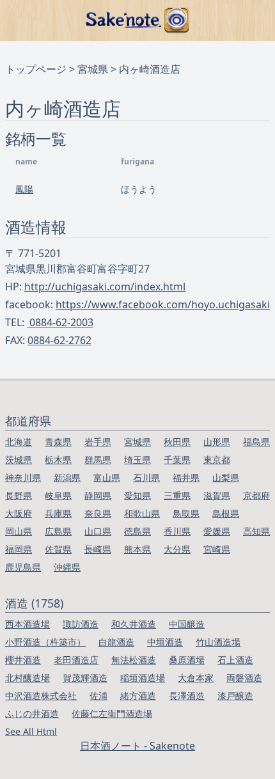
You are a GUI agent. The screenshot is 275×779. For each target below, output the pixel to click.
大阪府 (18, 513)
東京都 (216, 459)
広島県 (58, 531)
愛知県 (137, 495)
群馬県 (97, 459)
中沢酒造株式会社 (41, 695)
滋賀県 (216, 495)
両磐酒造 (244, 678)
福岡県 (18, 549)
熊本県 (137, 549)
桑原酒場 (187, 660)
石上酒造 (235, 660)
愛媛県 (216, 531)
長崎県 (97, 549)
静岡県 (97, 495)
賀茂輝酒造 (85, 678)
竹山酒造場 (218, 642)
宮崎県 (216, 549)
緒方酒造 (138, 695)
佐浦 (98, 695)
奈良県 (97, 513)
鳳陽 (24, 189)
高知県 (256, 531)
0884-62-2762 (59, 340)
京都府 (256, 495)
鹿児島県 (23, 567)
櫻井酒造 (23, 660)
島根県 (225, 513)
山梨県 (225, 477)
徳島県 (137, 531)
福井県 (186, 477)
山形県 (216, 442)
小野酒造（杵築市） (45, 642)
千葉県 (177, 459)
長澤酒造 (187, 695)
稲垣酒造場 (142, 678)
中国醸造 (187, 624)
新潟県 (67, 477)
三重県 (177, 495)
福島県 (256, 442)
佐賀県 (58, 549)
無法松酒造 (133, 660)
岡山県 (18, 531)
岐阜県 (58, 495)
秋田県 (177, 442)
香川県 (177, 531)
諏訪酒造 (80, 624)
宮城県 (92, 69)
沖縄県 (67, 567)
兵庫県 (58, 513)
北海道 (18, 442)
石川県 (146, 477)
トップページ (36, 69)
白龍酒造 (116, 642)
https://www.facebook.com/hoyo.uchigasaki (163, 304)
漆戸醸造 (235, 695)
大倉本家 (196, 678)
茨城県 (18, 459)
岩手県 (97, 442)
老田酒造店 (76, 660)
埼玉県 (137, 459)
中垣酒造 (165, 642)
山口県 (97, 531)
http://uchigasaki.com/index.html (104, 286)
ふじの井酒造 (32, 713)
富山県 (106, 477)
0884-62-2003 (60, 322)
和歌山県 (142, 513)
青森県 (58, 442)
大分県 (177, 549)
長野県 (18, 495)
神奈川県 (23, 477)
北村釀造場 (27, 678)
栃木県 (58, 459)
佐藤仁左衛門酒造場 (112, 713)
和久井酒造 (133, 624)
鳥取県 (186, 513)
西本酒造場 (27, 624)
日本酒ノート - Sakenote (137, 746)
